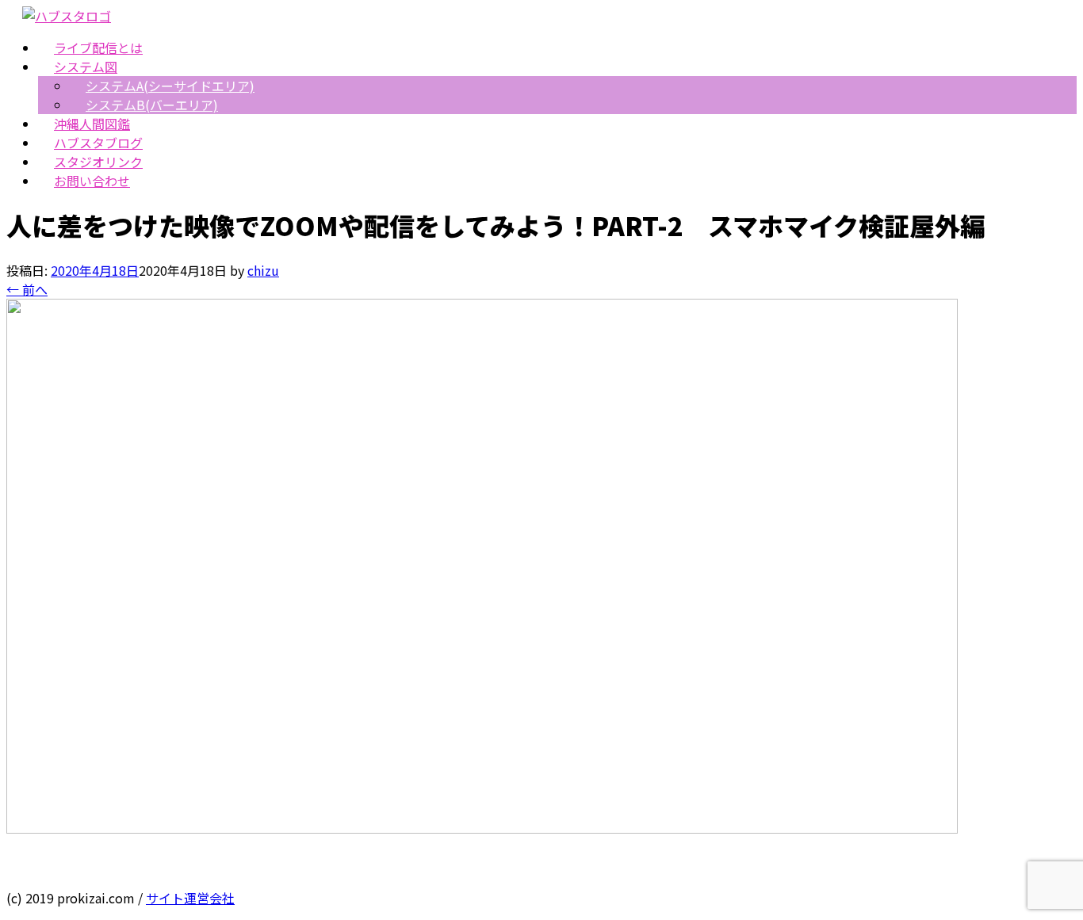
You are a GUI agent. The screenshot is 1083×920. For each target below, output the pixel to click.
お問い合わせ (92, 180)
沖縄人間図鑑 (92, 123)
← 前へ (27, 289)
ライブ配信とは (98, 47)
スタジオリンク (98, 161)
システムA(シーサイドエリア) (170, 85)
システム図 (85, 66)
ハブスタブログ (98, 142)
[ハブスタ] (66, 15)
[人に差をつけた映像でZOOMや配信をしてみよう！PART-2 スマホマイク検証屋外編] (482, 828)
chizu (263, 270)
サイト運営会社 (190, 897)
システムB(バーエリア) (152, 104)
